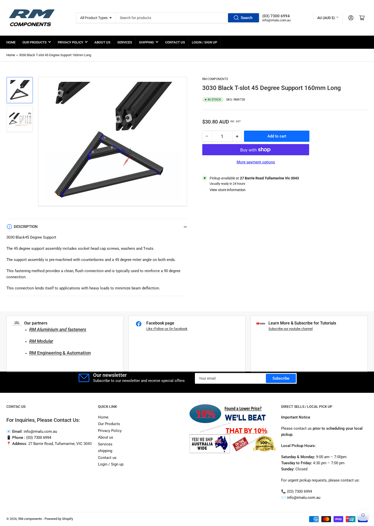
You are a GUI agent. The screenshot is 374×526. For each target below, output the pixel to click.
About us (102, 42)
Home (11, 42)
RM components (215, 79)
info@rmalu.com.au (303, 497)
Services (124, 42)
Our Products (34, 42)
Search (246, 18)
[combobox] (188, 17)
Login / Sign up (204, 42)
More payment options (256, 162)
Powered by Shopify (59, 519)
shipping (146, 42)
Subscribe (280, 378)
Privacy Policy (70, 42)
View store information (228, 190)
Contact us (175, 42)
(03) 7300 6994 (38, 437)
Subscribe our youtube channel (290, 329)
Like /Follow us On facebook (167, 329)
